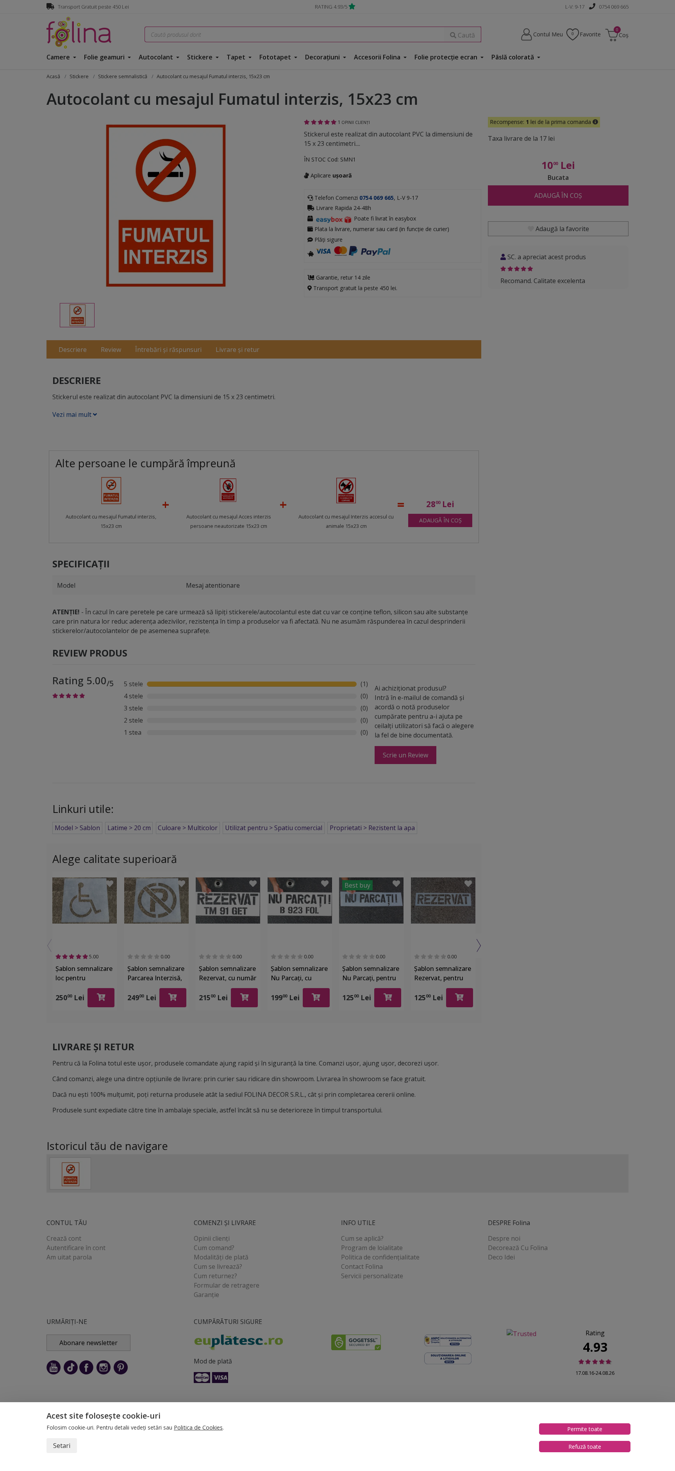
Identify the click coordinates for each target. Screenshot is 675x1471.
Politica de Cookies (198, 1427)
